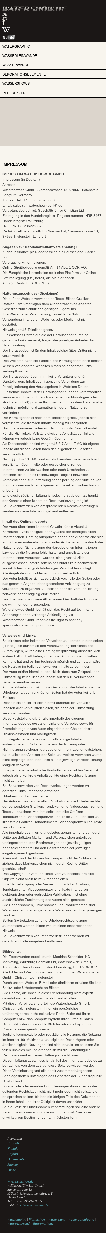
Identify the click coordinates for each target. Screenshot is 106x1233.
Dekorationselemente (24, 74)
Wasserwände (15, 65)
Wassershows (16, 83)
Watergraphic (16, 46)
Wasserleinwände (19, 55)
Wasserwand (56, 1219)
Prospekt (13, 1143)
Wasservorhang (43, 1223)
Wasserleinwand (18, 1223)
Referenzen (14, 93)
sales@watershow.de (34, 1205)
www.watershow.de (20, 1181)
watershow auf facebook (3, 22)
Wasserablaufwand (81, 1219)
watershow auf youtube (8, 37)
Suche (11, 1170)
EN (4, 18)
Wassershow (37, 1219)
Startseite (34, 8)
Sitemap (12, 1165)
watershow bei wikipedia (6, 29)
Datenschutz (15, 1159)
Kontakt (12, 1149)
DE (4, 14)
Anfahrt (12, 1154)
